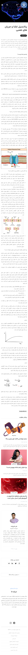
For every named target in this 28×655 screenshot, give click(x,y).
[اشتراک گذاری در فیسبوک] (19, 563)
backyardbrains (22, 411)
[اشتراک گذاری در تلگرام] (8, 563)
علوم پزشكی (14, 492)
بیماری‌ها (14, 435)
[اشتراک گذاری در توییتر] (15, 563)
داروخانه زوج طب (14, 635)
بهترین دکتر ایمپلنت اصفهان (14, 633)
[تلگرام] (14, 623)
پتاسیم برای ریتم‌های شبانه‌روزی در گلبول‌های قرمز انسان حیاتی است (17, 497)
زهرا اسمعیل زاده (24, 501)
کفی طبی (14, 638)
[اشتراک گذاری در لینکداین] (12, 563)
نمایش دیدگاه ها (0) (13, 574)
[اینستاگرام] (11, 623)
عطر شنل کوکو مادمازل (14, 644)
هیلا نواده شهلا (24, 442)
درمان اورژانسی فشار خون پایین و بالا (16, 439)
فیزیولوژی (23, 35)
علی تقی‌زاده (25, 470)
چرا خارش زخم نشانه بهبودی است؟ (16, 467)
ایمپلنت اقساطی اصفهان (14, 641)
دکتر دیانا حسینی (14, 650)
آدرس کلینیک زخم (14, 647)
